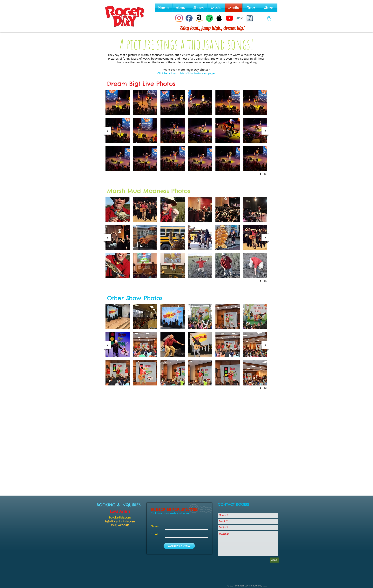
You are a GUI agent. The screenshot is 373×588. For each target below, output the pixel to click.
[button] (269, 18)
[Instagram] (179, 18)
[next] (265, 131)
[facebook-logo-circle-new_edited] (189, 18)
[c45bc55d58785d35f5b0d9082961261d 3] (249, 18)
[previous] (107, 131)
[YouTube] (229, 18)
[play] (261, 174)
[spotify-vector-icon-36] (209, 18)
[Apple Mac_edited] (219, 18)
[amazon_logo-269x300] (199, 18)
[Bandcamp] (239, 18)
